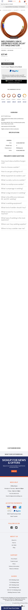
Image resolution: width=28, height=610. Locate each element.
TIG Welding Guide (14, 582)
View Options (7, 257)
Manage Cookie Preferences (6, 603)
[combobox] (14, 4)
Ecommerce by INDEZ (19, 606)
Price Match (14, 558)
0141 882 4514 (15, 493)
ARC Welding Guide (14, 585)
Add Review (10, 50)
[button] (11, 608)
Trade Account (14, 561)
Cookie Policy (16, 603)
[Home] (0, 10)
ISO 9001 (14, 545)
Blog (14, 547)
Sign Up (14, 471)
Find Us (14, 542)
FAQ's (14, 563)
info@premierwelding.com (15, 496)
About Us (14, 540)
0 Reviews (3, 50)
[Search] (26, 4)
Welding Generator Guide (14, 592)
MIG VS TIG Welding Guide (14, 590)
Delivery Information (14, 566)
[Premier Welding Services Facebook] (13, 528)
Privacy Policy (24, 603)
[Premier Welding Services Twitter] (16, 528)
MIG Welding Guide (14, 580)
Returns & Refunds (14, 568)
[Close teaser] (22, 606)
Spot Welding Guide (14, 587)
